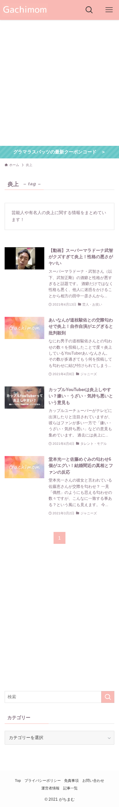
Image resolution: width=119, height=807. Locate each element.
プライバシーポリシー (42, 780)
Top (18, 780)
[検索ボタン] (89, 10)
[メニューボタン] (109, 10)
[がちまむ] (25, 10)
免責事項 (71, 780)
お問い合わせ (93, 780)
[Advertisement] (59, 83)
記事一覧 (70, 788)
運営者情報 (50, 788)
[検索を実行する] (107, 697)
